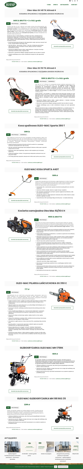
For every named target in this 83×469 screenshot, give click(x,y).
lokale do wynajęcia (46, 453)
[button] (77, 438)
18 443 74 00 (15, 61)
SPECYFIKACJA (14, 23)
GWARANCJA (23, 23)
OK (55, 466)
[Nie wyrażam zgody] (81, 466)
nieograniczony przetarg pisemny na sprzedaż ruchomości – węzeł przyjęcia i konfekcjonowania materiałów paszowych (63, 457)
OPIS (8, 23)
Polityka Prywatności (63, 466)
